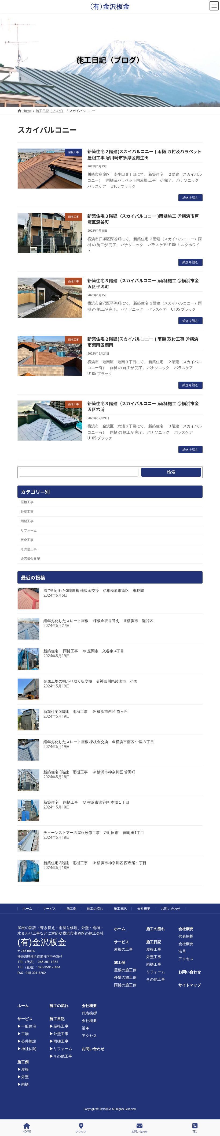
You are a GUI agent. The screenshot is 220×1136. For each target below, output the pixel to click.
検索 (171, 472)
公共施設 (28, 1041)
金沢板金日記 (30, 559)
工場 (25, 1034)
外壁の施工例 (125, 977)
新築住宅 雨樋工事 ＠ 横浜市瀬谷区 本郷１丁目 (86, 802)
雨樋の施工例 (125, 985)
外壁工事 (27, 512)
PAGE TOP (211, 1111)
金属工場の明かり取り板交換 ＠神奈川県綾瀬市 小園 (90, 681)
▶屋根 (23, 1069)
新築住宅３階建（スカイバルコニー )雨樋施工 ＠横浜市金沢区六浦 (143, 406)
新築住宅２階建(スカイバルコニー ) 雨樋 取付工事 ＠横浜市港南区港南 (142, 342)
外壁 (25, 1077)
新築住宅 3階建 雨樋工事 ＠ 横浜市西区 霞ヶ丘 (85, 711)
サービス (49, 909)
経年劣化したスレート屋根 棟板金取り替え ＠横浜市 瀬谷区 (98, 621)
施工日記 (120, 909)
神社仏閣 (28, 1049)
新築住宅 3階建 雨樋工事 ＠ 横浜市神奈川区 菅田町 (89, 772)
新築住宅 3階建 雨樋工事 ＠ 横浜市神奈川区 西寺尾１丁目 (94, 863)
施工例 (71, 909)
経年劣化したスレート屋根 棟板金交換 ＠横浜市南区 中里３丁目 (98, 742)
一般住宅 (28, 1026)
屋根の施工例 (125, 970)
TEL (195, 1131)
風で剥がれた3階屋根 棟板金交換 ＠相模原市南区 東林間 (93, 590)
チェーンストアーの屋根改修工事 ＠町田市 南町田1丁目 (93, 832)
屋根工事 (27, 502)
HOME (27, 1131)
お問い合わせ (170, 909)
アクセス (185, 959)
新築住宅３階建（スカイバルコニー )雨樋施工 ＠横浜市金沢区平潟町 (143, 283)
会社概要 (143, 909)
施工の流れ (95, 909)
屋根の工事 (123, 949)
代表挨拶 (185, 936)
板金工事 (27, 540)
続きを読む (190, 198)
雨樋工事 (27, 521)
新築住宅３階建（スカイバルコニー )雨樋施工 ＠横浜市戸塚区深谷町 (143, 219)
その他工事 (29, 549)
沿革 (182, 951)
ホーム (27, 909)
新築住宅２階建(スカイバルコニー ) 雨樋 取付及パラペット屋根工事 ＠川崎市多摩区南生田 (144, 154)
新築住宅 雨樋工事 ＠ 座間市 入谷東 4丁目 (83, 651)
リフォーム (29, 530)
